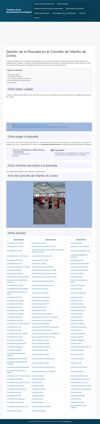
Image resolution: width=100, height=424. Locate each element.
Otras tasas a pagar (13, 74)
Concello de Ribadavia (78, 340)
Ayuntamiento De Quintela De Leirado (43, 246)
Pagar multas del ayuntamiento (75, 8)
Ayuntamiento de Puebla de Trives (18, 406)
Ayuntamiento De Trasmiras (40, 304)
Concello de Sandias (77, 350)
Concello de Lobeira (77, 297)
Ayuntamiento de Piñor (14, 395)
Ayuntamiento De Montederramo (17, 358)
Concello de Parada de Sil (79, 327)
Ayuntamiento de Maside (15, 346)
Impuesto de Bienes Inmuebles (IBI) (44, 4)
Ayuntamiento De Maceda (15, 340)
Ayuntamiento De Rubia (39, 263)
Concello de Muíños (77, 313)
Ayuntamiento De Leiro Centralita (17, 333)
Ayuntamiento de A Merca (15, 243)
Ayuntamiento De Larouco (15, 320)
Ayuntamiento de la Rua (14, 317)
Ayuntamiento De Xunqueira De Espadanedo (46, 333)
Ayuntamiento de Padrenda (15, 385)
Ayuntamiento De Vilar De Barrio (42, 320)
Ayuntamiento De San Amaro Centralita (44, 270)
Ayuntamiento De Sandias (40, 288)
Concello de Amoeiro (38, 395)
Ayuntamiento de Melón (14, 350)
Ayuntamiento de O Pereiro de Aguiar (18, 376)
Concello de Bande (38, 402)
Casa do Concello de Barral (40, 340)
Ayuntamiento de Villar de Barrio (42, 330)
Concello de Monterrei (77, 310)
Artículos (36, 18)
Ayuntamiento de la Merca (15, 313)
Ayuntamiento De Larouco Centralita (18, 323)
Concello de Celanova (77, 273)
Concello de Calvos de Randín (80, 246)
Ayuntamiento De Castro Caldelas (17, 288)
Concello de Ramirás (77, 337)
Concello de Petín (76, 330)
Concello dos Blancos (77, 402)
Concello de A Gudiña (38, 389)
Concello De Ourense (77, 320)
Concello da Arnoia (38, 376)
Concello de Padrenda (78, 323)
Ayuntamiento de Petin (14, 392)
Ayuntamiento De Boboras (15, 273)
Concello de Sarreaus (77, 358)
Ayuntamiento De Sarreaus (40, 293)
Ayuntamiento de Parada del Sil (17, 389)
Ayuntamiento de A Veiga (15, 260)
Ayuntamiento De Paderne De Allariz (18, 382)
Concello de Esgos (76, 288)
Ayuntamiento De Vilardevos (41, 323)
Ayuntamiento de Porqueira (15, 402)
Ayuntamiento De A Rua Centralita (17, 256)
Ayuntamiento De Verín (39, 310)
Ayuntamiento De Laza (14, 327)
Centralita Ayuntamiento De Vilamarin (43, 371)
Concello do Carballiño (78, 395)
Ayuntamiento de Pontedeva (16, 399)
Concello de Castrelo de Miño (80, 263)
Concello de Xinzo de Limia (79, 382)
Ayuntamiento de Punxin (14, 410)
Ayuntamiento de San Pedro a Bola (43, 281)
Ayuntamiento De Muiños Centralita (18, 367)
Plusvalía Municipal (62, 4)
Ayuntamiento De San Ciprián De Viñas (44, 276)
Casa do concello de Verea (40, 363)
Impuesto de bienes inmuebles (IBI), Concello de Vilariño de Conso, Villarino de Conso (42, 127)
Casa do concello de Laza (40, 350)
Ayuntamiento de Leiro (14, 330)
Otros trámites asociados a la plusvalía (19, 78)
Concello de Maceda (77, 304)
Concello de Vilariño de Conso (80, 379)
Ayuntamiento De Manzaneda (16, 343)
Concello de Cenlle (76, 276)
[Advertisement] (50, 33)
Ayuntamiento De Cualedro (15, 300)
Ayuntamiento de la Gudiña (15, 310)
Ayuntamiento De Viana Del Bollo (42, 313)
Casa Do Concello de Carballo (41, 346)
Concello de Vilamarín (77, 371)
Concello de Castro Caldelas (79, 270)
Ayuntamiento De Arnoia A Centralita (18, 267)
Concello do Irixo (76, 399)
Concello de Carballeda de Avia (80, 250)
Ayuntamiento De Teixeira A (40, 300)
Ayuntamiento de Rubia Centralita (42, 267)
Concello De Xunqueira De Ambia (81, 385)
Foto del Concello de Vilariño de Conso (19, 80)
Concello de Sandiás (77, 354)
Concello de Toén (76, 363)
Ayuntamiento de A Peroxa (15, 246)
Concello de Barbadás (39, 410)
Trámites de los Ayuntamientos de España (18, 11)
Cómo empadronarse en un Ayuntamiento (64, 13)
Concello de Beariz (76, 243)
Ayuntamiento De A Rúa (14, 250)
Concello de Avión (37, 399)
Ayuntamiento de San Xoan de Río (42, 285)
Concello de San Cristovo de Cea (81, 346)
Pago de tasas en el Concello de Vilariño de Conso (31, 125)
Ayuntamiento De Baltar (14, 270)
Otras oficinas (12, 82)
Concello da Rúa (37, 382)
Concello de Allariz (37, 392)
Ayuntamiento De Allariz (14, 263)
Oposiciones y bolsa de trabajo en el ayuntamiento (48, 8)
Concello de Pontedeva (78, 333)
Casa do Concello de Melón (40, 354)
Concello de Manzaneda (78, 307)
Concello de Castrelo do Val (79, 267)
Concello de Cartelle (77, 260)
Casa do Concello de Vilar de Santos (43, 367)
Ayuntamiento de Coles (14, 297)
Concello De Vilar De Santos (79, 376)
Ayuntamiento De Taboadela (41, 297)
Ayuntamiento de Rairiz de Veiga (42, 256)
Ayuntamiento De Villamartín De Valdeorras (45, 327)
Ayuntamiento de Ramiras (40, 260)
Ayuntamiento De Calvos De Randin (18, 276)
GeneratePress (67, 421)
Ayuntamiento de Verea (39, 307)
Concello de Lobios (77, 300)
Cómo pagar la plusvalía (15, 76)
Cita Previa (82, 13)
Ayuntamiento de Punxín (39, 243)
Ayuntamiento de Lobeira (15, 337)
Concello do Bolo (76, 392)
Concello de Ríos (76, 343)
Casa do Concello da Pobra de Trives (43, 337)
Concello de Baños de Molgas (41, 406)
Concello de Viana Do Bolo (79, 367)
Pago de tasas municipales (41, 13)
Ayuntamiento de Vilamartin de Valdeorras (45, 317)
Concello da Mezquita (38, 379)
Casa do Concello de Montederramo (43, 358)
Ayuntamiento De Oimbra (15, 379)
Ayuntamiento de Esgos (14, 307)
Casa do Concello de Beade (40, 343)
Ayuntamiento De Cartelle (15, 285)
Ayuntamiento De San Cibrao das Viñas (44, 273)
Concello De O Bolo (77, 317)
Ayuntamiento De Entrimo (15, 304)
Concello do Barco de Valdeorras (81, 389)
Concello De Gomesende (78, 293)
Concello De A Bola (38, 385)
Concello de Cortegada (78, 285)
